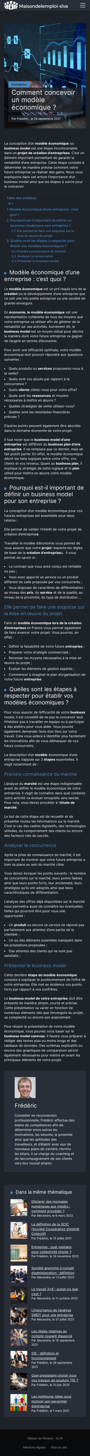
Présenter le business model (38, 261)
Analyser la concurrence (35, 256)
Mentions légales (34, 1447)
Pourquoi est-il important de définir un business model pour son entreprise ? (41, 223)
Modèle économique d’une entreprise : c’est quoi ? (44, 212)
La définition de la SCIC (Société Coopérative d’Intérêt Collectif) (55, 1229)
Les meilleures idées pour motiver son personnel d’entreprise (51, 1401)
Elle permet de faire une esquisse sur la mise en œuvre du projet (45, 233)
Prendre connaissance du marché (41, 251)
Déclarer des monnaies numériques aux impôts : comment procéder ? (50, 1206)
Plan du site (59, 1447)
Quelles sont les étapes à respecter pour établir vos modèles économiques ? (42, 243)
